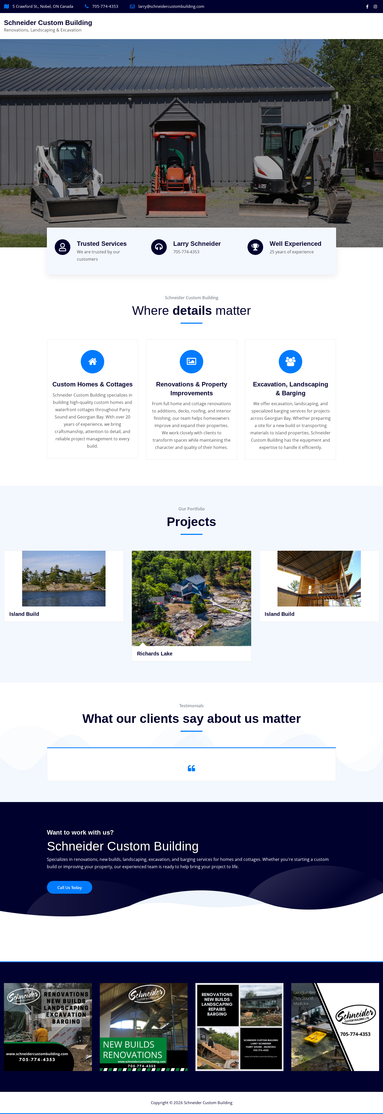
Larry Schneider (197, 243)
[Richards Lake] (64, 624)
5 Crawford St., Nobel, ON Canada (43, 6)
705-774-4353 (105, 6)
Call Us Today (69, 887)
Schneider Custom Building (48, 22)
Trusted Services (102, 243)
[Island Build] (191, 605)
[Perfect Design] (319, 605)
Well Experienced (296, 243)
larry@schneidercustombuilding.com (171, 6)
